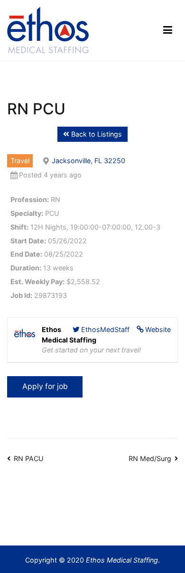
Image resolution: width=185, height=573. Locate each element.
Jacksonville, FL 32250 (88, 161)
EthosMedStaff (105, 329)
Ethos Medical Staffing (122, 560)
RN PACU (29, 458)
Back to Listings (95, 134)
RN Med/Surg (150, 458)
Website (158, 329)
